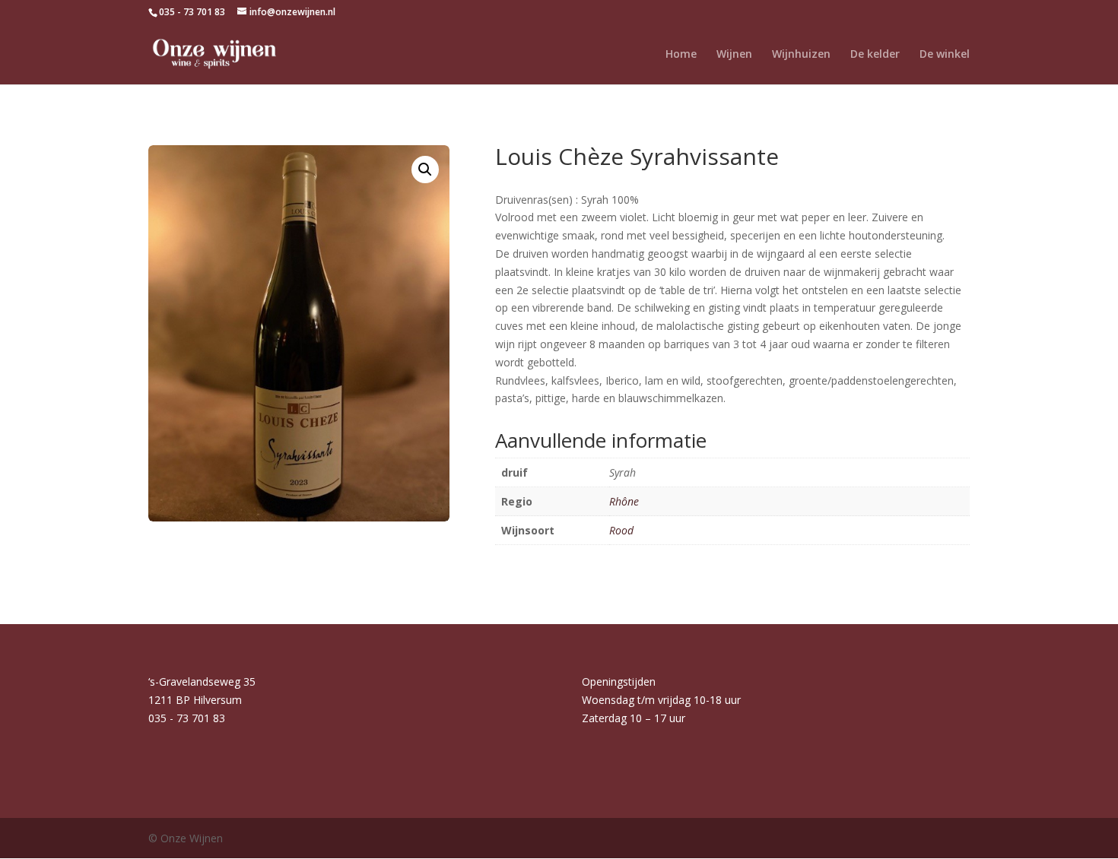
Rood (621, 530)
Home (681, 55)
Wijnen (734, 55)
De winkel (944, 55)
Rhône (624, 501)
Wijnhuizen (801, 55)
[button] (425, 169)
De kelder (875, 55)
